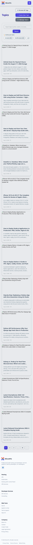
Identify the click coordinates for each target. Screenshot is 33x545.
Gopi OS (4, 512)
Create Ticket (5, 527)
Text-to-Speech (5, 510)
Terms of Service (14, 543)
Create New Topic (23, 15)
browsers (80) (8, 38)
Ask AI (3, 505)
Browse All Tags (22, 10)
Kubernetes (5, 479)
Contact (3, 524)
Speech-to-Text (5, 508)
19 (22, 447)
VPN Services (5, 484)
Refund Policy (22, 543)
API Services (5, 493)
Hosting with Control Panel (8, 482)
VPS (2, 477)
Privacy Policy (5, 531)
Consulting (4, 496)
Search (16, 31)
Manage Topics (22, 19)
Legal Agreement (6, 529)
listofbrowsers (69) (19, 38)
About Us (4, 522)
